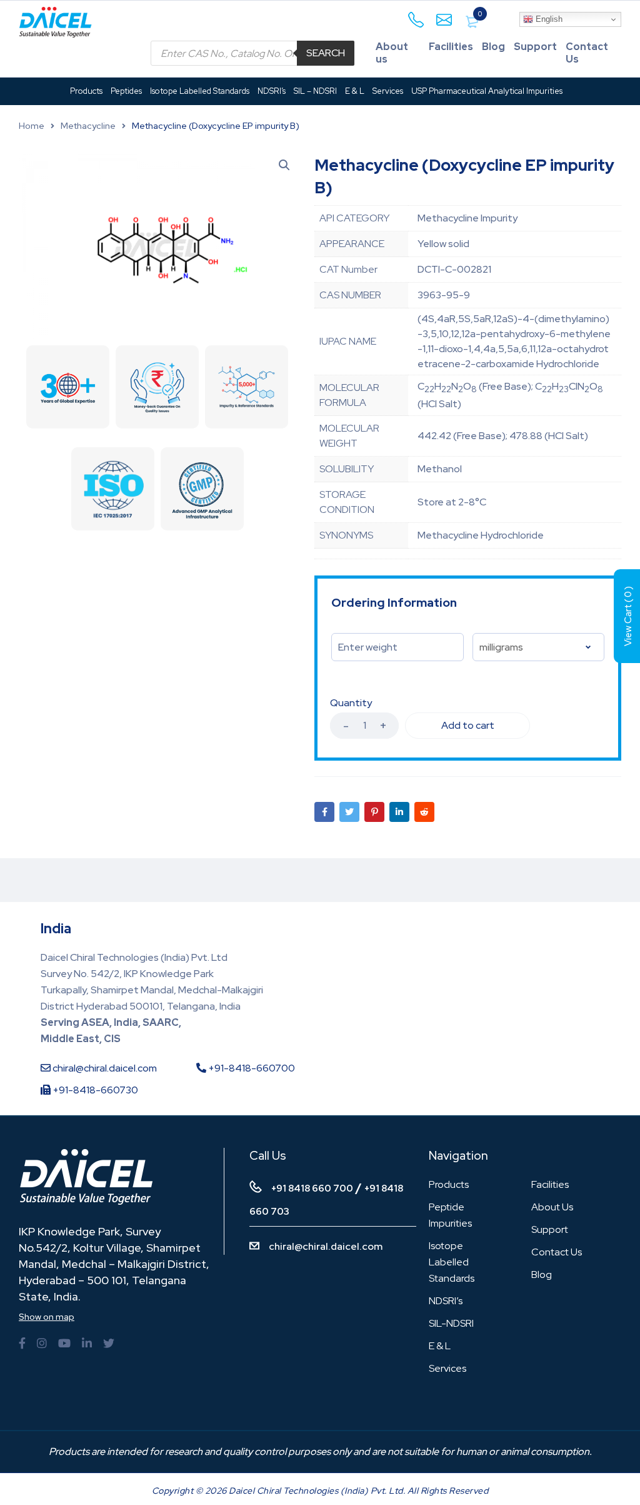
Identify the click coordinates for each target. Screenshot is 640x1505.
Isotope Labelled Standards (451, 1262)
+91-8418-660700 (250, 1068)
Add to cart (467, 725)
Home (31, 125)
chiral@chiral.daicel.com (104, 1068)
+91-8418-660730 (94, 1090)
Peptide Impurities (450, 1215)
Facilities (451, 46)
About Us (552, 1207)
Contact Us (587, 53)
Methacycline (88, 125)
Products (449, 1184)
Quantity (351, 703)
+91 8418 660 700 (312, 1188)
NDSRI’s (445, 1300)
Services (447, 1368)
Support (535, 46)
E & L (440, 1345)
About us (392, 53)
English (547, 19)
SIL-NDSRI (451, 1323)
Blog (493, 46)
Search (325, 52)
